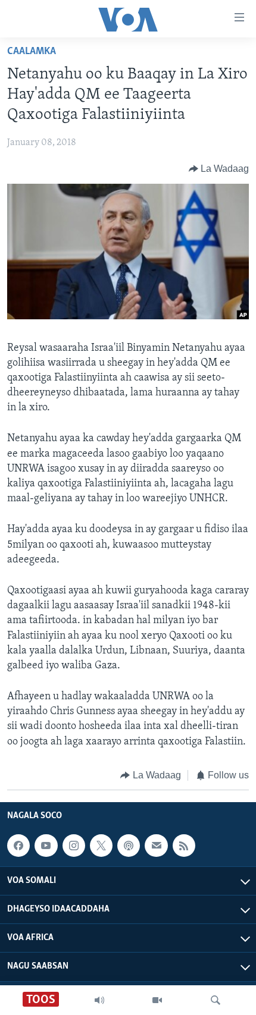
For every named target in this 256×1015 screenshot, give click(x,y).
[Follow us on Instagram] (74, 845)
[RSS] (184, 845)
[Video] (157, 1000)
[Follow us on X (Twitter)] (101, 845)
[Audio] (99, 1000)
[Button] (219, 169)
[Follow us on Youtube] (46, 845)
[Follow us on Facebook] (18, 845)
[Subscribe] (156, 845)
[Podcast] (128, 845)
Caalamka (31, 51)
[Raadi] (215, 1000)
